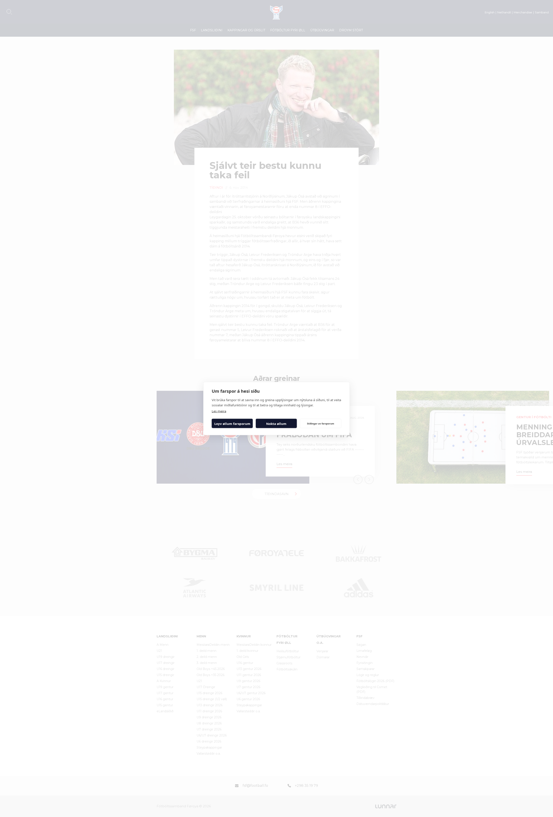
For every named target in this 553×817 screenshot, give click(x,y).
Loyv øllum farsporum (232, 423)
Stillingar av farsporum (320, 423)
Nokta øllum (276, 423)
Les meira (219, 411)
